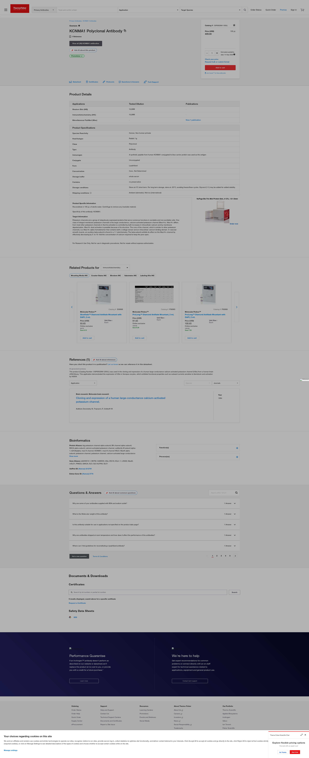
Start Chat (295, 752)
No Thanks (282, 752)
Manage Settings (11, 750)
